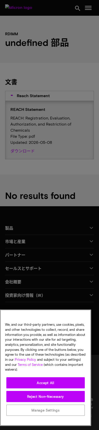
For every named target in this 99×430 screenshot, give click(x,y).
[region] (45, 367)
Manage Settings (45, 410)
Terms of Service (30, 365)
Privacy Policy (25, 359)
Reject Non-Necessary (45, 396)
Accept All (45, 383)
